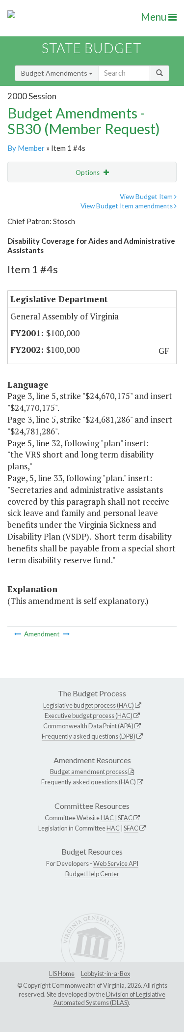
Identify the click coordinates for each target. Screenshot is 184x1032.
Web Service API (115, 863)
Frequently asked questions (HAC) (88, 782)
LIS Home (62, 973)
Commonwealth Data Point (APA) (88, 726)
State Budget (91, 48)
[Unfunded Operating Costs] (66, 634)
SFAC (125, 818)
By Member (26, 147)
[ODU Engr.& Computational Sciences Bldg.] (18, 634)
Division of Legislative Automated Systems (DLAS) (109, 998)
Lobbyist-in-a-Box (105, 973)
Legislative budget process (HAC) (88, 705)
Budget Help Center (92, 874)
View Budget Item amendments (127, 206)
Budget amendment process (89, 771)
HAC (107, 818)
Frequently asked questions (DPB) (88, 736)
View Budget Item (147, 197)
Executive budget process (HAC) (88, 715)
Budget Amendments (55, 73)
